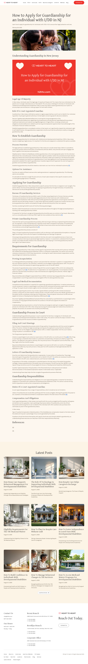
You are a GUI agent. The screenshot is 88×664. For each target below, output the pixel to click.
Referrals (62, 2)
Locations (56, 2)
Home (24, 2)
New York (13, 657)
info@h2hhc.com (8, 616)
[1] (69, 165)
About (28, 2)
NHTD (40, 2)
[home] (11, 2)
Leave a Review (7, 659)
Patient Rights (16, 659)
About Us (11, 654)
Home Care (34, 2)
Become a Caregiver (48, 2)
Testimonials (27, 657)
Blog (67, 2)
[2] (26, 270)
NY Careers (37, 654)
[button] (29, 2)
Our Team (6, 657)
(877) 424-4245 (7, 618)
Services (39, 657)
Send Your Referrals (28, 654)
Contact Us (79, 2)
